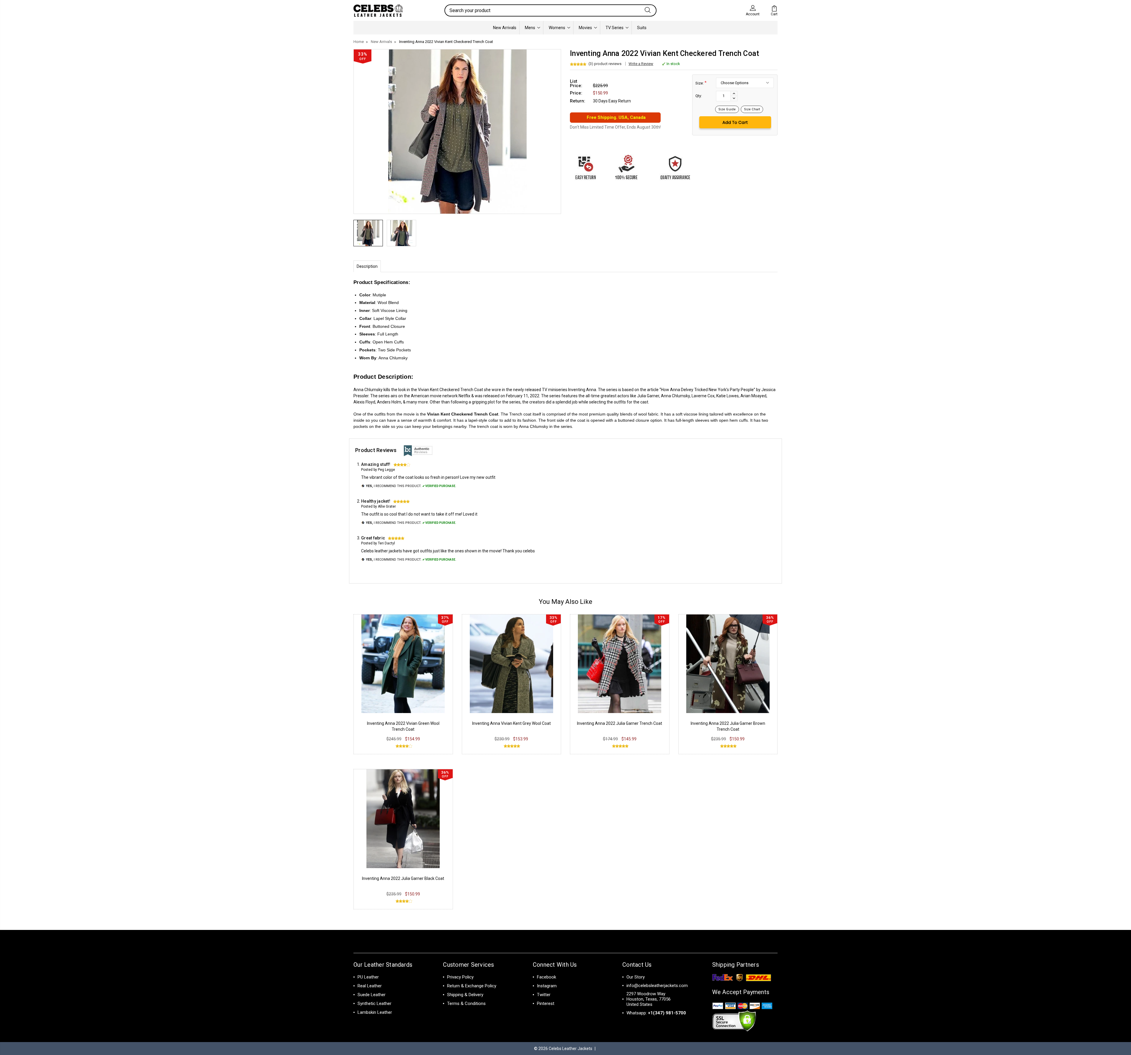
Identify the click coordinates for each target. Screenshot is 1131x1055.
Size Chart (752, 109)
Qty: (698, 96)
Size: (701, 83)
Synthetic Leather (374, 1003)
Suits (641, 27)
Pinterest (545, 1003)
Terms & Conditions (466, 1003)
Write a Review (641, 64)
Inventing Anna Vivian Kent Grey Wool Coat (511, 723)
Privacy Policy (460, 977)
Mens (530, 27)
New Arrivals (504, 27)
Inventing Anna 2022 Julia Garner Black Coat (403, 878)
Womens (557, 27)
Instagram (547, 985)
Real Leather (370, 985)
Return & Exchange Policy (471, 985)
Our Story (635, 977)
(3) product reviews (604, 64)
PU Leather (368, 977)
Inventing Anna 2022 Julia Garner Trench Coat (619, 723)
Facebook (546, 977)
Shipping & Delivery (465, 994)
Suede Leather (372, 994)
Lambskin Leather (375, 1012)
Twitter (543, 994)
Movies (585, 27)
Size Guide (727, 109)
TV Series (615, 27)
